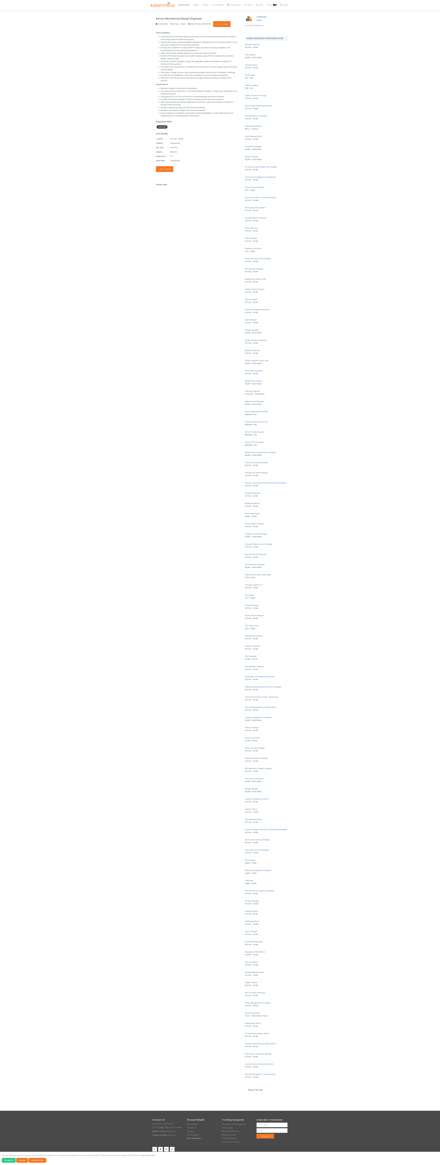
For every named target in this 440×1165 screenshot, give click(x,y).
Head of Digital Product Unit (256, 422)
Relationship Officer (253, 1023)
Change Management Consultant (258, 717)
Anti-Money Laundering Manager (258, 1054)
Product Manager (252, 901)
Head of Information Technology (258, 575)
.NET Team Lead (251, 626)
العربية (285, 5)
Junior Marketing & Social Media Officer (260, 707)
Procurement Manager (254, 269)
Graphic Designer (252, 85)
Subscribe (265, 1136)
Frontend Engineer (252, 493)
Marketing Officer (252, 921)
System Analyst (251, 299)
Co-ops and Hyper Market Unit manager (261, 167)
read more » (260, 25)
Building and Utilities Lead (255, 279)
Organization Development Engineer (260, 677)
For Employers (235, 5)
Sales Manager (251, 320)
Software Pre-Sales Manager (256, 473)
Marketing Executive (253, 248)
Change (22, 1160)
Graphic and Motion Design (256, 96)
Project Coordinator (253, 646)
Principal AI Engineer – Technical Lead (260, 1074)
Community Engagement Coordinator (260, 177)
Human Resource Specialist (256, 116)
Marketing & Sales (229, 1135)
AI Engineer (249, 595)
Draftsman (249, 881)
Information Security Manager (257, 850)
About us (190, 1131)
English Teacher (251, 982)
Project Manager (251, 157)
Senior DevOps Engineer (255, 432)
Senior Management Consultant (258, 1003)
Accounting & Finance (230, 1142)
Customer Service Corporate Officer (259, 1064)
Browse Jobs (192, 1124)
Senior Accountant (252, 738)
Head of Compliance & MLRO (257, 799)
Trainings (205, 5)
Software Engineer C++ (254, 585)
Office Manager (251, 932)
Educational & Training (230, 1131)
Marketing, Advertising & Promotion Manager (263, 687)
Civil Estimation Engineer (255, 564)
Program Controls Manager (256, 534)
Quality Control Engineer (255, 289)
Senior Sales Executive (254, 371)
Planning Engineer (252, 391)
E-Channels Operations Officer (257, 1033)
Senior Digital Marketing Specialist (258, 106)
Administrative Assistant (254, 666)
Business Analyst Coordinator (256, 758)
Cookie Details (37, 1160)
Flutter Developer (252, 728)
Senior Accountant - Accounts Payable (260, 197)
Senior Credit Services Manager (257, 840)
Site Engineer (250, 860)
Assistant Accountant (253, 381)
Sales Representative (253, 126)
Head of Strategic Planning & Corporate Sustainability (266, 830)
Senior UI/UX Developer (254, 442)
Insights (195, 5)
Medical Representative (254, 972)
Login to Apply (222, 24)
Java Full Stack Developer (255, 993)
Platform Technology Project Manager (260, 452)
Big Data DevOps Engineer (256, 554)
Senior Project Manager (254, 615)
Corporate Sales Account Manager (258, 544)
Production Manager (253, 146)
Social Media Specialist (254, 942)
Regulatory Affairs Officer (255, 952)
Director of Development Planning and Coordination (266, 483)
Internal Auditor (251, 65)
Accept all (8, 1160)
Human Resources (229, 1138)
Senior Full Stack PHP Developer (258, 259)
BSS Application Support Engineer (258, 768)
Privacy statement (147, 1155)
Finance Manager (252, 605)
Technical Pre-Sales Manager (256, 463)
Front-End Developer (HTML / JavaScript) (261, 697)
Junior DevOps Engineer (254, 187)
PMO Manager (251, 656)
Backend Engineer (252, 350)
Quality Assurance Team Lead (256, 361)
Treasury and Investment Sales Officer (260, 1044)
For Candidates (218, 5)
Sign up (250, 5)
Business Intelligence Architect (257, 310)
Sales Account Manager (254, 401)
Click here (172, 1135)
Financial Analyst (251, 911)
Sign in (260, 5)
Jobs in (269, 5)
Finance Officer (251, 809)
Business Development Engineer (258, 870)
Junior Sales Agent (252, 514)
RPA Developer (251, 238)
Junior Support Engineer (254, 524)
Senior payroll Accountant (255, 208)
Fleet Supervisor (251, 228)
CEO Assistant (250, 55)
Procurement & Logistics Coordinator (260, 891)
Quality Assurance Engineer (256, 340)
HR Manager (250, 75)
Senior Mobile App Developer (256, 412)
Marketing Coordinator (254, 636)
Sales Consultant (251, 962)
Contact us (191, 1128)
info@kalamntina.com (166, 1131)
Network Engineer (252, 45)
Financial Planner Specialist (255, 218)
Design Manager (251, 330)
